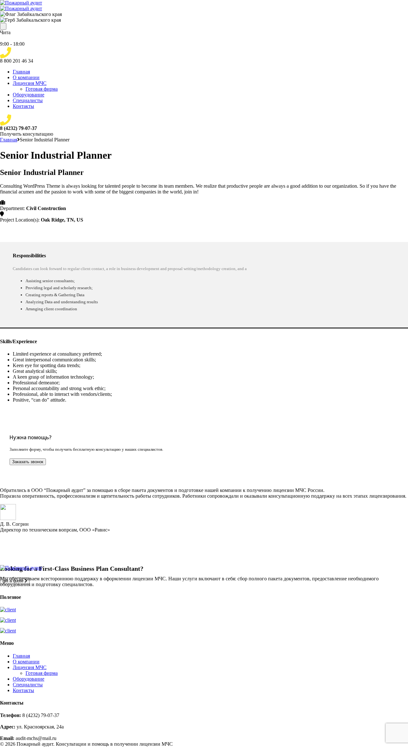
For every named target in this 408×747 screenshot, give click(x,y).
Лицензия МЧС (30, 83)
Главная (21, 71)
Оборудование (28, 94)
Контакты (23, 106)
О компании (26, 77)
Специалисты (28, 100)
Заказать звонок (27, 461)
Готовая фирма (42, 89)
